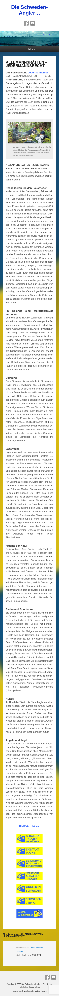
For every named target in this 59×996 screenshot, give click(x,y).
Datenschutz (34, 987)
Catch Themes (41, 991)
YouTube (32, 23)
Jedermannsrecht (38, 72)
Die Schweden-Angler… (29, 10)
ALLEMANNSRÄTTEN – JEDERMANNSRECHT (26, 63)
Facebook (26, 23)
